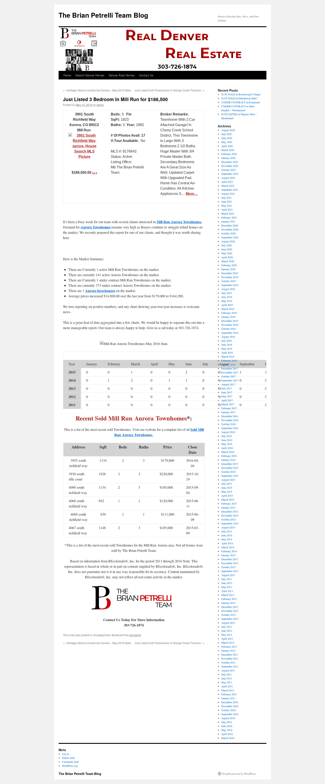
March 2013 (227, 595)
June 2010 (226, 726)
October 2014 (228, 519)
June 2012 (226, 630)
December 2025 (229, 162)
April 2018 (227, 352)
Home (67, 75)
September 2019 (229, 285)
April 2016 (227, 448)
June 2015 (226, 487)
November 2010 (229, 706)
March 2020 (227, 261)
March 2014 (227, 547)
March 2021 (227, 213)
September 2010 (229, 714)
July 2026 (226, 134)
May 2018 (226, 348)
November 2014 (229, 515)
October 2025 (228, 170)
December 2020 (229, 225)
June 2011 (226, 678)
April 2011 (227, 686)
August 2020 (228, 241)
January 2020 (228, 269)
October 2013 (228, 567)
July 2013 (226, 579)
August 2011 (228, 670)
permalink (135, 635)
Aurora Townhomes (95, 227)
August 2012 (228, 622)
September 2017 (229, 380)
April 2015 (227, 495)
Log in (65, 754)
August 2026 (228, 130)
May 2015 (226, 491)
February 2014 (229, 551)
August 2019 (228, 289)
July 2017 (226, 388)
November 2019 (229, 277)
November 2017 (229, 372)
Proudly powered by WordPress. (239, 773)
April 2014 (227, 543)
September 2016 (229, 428)
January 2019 (228, 316)
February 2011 (229, 694)
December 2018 (229, 320)
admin (100, 105)
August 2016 (228, 432)
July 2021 (226, 197)
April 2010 (227, 734)
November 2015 (229, 467)
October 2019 (228, 281)
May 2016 (226, 444)
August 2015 (228, 479)
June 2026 (226, 138)
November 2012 (229, 610)
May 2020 (226, 253)
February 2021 (229, 217)
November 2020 (229, 229)
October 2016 (228, 424)
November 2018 (229, 324)
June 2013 (226, 583)
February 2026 (229, 154)
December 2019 (229, 273)
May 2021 (226, 205)
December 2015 (229, 464)
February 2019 (229, 313)
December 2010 (229, 702)
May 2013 (226, 587)
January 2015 (228, 507)
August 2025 (228, 177)
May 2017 (226, 396)
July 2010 (226, 722)
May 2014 (226, 539)
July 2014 (226, 531)
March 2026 (227, 150)
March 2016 (227, 452)
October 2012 (228, 614)
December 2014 (229, 511)
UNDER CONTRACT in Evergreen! (240, 102)
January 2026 (228, 158)
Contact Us (146, 75)
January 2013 (228, 603)
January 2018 (228, 364)
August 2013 (228, 575)
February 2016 (229, 456)
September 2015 (229, 475)
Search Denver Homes (89, 75)
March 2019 (227, 309)
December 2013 (229, 559)
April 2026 (227, 146)
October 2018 (228, 328)
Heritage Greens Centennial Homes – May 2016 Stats (97, 90)
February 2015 (229, 503)
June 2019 (226, 297)
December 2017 (229, 368)
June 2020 (226, 249)
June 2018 (226, 344)
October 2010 (228, 710)
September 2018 (229, 332)
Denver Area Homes (122, 75)
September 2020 (229, 237)
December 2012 (229, 607)
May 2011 (226, 682)
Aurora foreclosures (100, 290)
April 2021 (227, 209)
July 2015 (226, 483)
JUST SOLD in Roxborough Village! (241, 94)
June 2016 (226, 440)
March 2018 (227, 356)
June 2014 (226, 535)
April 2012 (227, 638)
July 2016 (226, 436)
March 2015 (227, 499)
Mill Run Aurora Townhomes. (179, 221)
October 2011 (228, 662)
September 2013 (229, 571)
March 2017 (227, 404)
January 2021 (228, 221)
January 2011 (228, 698)
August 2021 (228, 193)
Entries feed (68, 758)
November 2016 (229, 420)
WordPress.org (70, 765)
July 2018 (226, 340)
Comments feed (70, 761)
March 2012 (227, 642)
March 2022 (227, 185)
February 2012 (229, 646)
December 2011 (229, 654)
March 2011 (227, 690)
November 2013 (229, 563)
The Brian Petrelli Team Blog (103, 15)
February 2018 (229, 360)
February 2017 (229, 408)
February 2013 (229, 599)
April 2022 (227, 181)
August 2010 (228, 718)
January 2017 (228, 412)
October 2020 (228, 233)
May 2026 (226, 142)
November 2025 (229, 166)
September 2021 (229, 189)
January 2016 (228, 460)
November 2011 (229, 658)
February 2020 (229, 265)
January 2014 (228, 555)
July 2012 (226, 626)
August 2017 (228, 384)
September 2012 (229, 618)
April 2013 (227, 591)
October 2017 (228, 376)
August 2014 (228, 527)
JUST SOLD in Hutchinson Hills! (239, 98)
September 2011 (229, 666)
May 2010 (226, 730)
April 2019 (227, 305)
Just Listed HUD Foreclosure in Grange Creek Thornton (170, 90)
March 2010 (227, 738)
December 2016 (229, 416)
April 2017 (227, 400)
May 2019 (226, 301)
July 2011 (226, 674)
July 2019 (226, 293)
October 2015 (228, 471)
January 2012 (228, 650)
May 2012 (226, 634)
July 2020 (226, 245)
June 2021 (226, 201)
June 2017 (226, 392)
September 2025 (229, 173)
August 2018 (228, 336)
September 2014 (229, 523)
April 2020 (227, 257)
